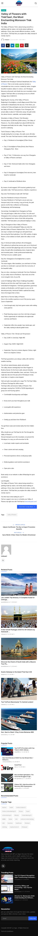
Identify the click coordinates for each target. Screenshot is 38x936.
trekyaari (4, 556)
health (11, 807)
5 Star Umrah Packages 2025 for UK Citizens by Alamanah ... (18, 631)
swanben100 (17, 788)
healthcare (19, 823)
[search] (35, 3)
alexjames (3, 674)
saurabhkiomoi (4, 602)
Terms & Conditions (7, 931)
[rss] (3, 866)
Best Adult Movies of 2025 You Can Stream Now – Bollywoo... (17, 758)
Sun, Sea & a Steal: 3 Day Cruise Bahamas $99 (17, 732)
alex (15, 767)
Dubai (10, 819)
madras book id (14, 827)
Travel (27, 811)
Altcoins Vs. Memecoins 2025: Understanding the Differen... (24, 897)
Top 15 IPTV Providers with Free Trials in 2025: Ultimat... (24, 749)
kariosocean (4, 734)
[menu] (2, 3)
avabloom (16, 900)
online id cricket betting (27, 819)
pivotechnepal (17, 891)
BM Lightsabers (18, 778)
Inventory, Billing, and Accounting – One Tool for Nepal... (23, 887)
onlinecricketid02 (6, 761)
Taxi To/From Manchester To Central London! (17, 702)
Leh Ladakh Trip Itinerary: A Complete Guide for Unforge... (18, 599)
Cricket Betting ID (26, 815)
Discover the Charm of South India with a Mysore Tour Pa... (18, 663)
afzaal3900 (16, 752)
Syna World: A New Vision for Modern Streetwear (19, 535)
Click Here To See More (26, 507)
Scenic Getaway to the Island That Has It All (16, 672)
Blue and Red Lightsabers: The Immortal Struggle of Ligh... (23, 775)
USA (16, 819)
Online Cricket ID (20, 807)
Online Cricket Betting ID (9, 811)
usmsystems (17, 879)
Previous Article (20, 525)
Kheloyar (27, 823)
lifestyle (16, 815)
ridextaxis (3, 634)
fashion (4, 807)
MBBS (4, 819)
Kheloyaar (24, 827)
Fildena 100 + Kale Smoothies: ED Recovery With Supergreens (24, 785)
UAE (3, 823)
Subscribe (33, 918)
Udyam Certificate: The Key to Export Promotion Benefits (19, 528)
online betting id (6, 815)
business (10, 823)
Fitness (21, 811)
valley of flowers (12, 514)
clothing (4, 827)
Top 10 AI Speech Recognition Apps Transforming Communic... (25, 876)
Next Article (18, 532)
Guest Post (17, 765)
